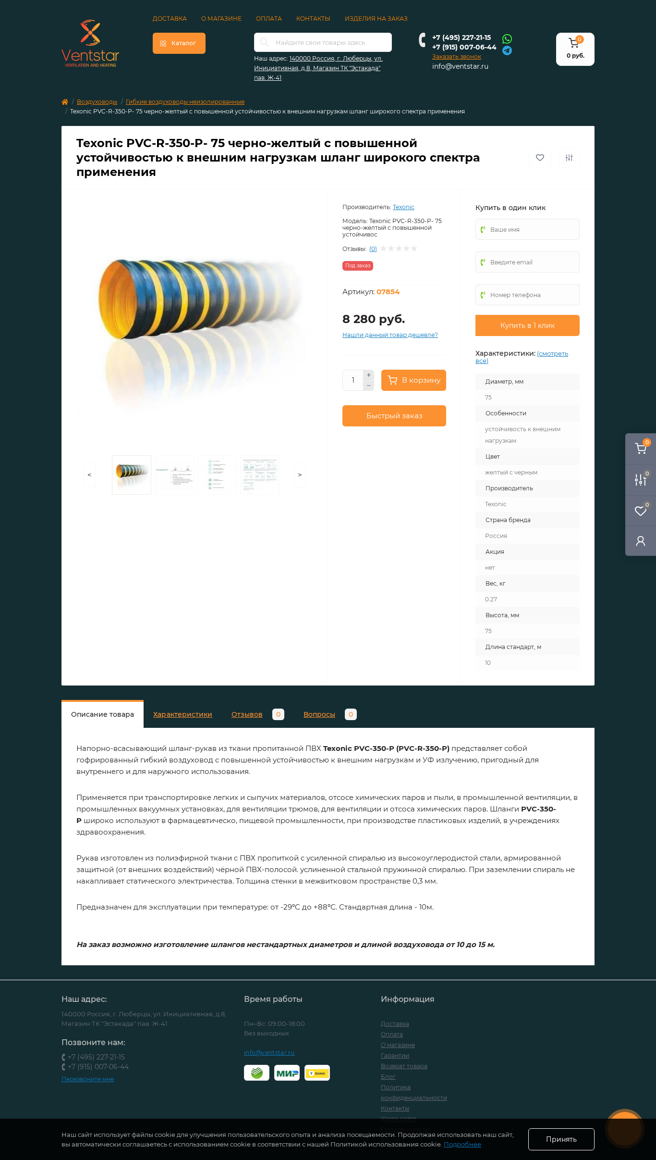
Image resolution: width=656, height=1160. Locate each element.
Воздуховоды (97, 101)
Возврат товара (404, 1066)
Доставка (170, 18)
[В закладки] (540, 158)
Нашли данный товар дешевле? (390, 334)
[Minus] (369, 386)
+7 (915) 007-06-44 (464, 47)
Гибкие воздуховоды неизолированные (185, 101)
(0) (373, 249)
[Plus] (369, 375)
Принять (561, 1139)
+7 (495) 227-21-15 (461, 37)
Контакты (313, 18)
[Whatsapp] (507, 38)
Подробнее (462, 1144)
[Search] (264, 42)
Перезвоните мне (87, 1079)
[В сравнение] (569, 158)
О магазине (221, 18)
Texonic (403, 207)
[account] (640, 540)
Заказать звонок (456, 56)
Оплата (269, 18)
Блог (388, 1076)
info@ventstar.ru (460, 66)
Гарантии (395, 1055)
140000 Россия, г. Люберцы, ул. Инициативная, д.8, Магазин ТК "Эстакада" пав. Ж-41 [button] (318, 68)
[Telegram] (507, 50)
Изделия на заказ (376, 18)
